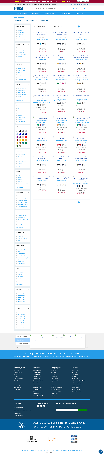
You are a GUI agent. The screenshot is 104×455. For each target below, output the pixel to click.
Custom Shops (75, 376)
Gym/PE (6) (20, 276)
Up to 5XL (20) (21, 316)
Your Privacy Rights (56, 391)
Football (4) (20, 281)
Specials (19, 65)
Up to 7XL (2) (21, 320)
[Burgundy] (40, 125)
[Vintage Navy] (83, 145)
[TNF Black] (83, 165)
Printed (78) (21, 251)
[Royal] (23, 134)
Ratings (19, 289)
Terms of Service (32, 450)
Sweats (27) (21, 48)
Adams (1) (20, 175)
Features (19, 151)
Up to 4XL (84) (21, 314)
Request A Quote (18, 383)
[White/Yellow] (63, 185)
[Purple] (17, 137)
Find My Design (18, 372)
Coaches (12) (21, 272)
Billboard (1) (21, 261)
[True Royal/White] (78, 64)
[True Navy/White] (83, 186)
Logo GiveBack (54, 378)
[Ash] (43, 83)
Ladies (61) (20, 34)
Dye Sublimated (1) (22, 263)
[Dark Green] (17, 146)
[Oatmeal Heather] (43, 185)
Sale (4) (20, 72)
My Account (17, 370)
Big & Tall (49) (21, 108)
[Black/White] (83, 64)
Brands (18, 171)
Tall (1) (19, 113)
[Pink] (23, 137)
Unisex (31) (20, 36)
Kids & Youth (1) (21, 39)
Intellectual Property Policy (43, 450)
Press (52, 385)
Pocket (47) (20, 159)
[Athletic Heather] (43, 105)
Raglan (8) (20, 96)
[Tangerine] (58, 125)
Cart (86, 8)
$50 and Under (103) (23, 200)
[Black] (20, 131)
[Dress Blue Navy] (60, 44)
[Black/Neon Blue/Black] (40, 44)
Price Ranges (20, 192)
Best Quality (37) (22, 68)
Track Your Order (44, 4)
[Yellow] (20, 140)
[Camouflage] (20, 146)
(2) (24, 301)
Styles (18, 84)
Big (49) (20, 115)
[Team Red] (80, 145)
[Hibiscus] (58, 145)
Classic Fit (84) (21, 117)
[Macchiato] (83, 103)
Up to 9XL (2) (21, 325)
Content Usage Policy (55, 450)
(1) (24, 299)
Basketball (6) (21, 274)
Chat (35, 4)
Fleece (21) (20, 224)
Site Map (53, 395)
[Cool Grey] (63, 145)
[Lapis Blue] (80, 165)
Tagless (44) (21, 163)
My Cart (16, 374)
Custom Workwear (38, 380)
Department (20, 26)
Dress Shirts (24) (22, 54)
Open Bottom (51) (22, 156)
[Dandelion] (58, 64)
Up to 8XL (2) (21, 322)
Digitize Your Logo (76, 385)
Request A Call (17, 387)
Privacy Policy (25, 450)
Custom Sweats (37, 372)
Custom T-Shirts (37, 376)
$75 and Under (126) (23, 202)
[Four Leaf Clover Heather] (78, 165)
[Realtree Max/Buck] (80, 83)
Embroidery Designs (79, 383)
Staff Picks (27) (21, 77)
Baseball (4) (21, 279)
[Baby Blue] (63, 125)
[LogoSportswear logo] (18, 10)
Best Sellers (21, 17)
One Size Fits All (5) (22, 238)
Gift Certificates (76, 389)
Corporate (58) (21, 154)
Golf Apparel (36, 391)
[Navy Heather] (40, 185)
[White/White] (58, 185)
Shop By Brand (65, 13)
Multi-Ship (74, 372)
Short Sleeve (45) (22, 90)
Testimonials (54, 376)
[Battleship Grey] (63, 44)
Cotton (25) (20, 222)
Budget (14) (21, 75)
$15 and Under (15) (22, 196)
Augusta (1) (20, 179)
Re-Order (16, 380)
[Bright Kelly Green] (38, 125)
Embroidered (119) (22, 249)
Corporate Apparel (38, 395)
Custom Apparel (22, 13)
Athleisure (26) (21, 92)
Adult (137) (20, 236)
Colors (18, 127)
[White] (17, 131)
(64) (24, 293)
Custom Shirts (36, 378)
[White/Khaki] (60, 185)
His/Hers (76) (21, 32)
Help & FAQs (17, 385)
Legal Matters (54, 393)
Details (55, 1)
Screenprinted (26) (22, 253)
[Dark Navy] (43, 145)
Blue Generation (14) (23, 184)
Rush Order (35, 13)
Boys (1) (20, 240)
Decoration (20, 245)
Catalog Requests (76, 391)
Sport (18, 269)
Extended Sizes (19, 307)
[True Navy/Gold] (80, 64)
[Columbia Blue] (17, 134)
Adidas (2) (20, 177)
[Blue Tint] (43, 165)
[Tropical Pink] (63, 83)
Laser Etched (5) (22, 255)
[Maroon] (17, 140)
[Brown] (20, 143)
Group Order (75, 378)
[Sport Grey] (78, 44)
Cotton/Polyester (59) (23, 215)
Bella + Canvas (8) (22, 181)
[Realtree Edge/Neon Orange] (78, 83)
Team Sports (79, 13)
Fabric (18, 212)
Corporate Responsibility (57, 387)
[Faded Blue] (60, 64)
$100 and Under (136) (23, 204)
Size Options (20, 232)
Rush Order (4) (21, 70)
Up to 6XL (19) (21, 318)
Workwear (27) (21, 52)
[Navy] (26, 134)
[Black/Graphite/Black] (38, 44)
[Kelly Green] (26, 143)
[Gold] (17, 143)
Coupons (16, 376)
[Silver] (26, 131)
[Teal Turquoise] (23, 143)
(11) (24, 297)
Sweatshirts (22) (22, 94)
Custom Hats (36, 383)
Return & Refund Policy (66, 450)
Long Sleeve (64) (22, 88)
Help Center (53, 4)
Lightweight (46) (22, 161)
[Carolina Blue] (43, 125)
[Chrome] (63, 64)
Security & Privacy (55, 389)
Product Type (20, 44)
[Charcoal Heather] (38, 185)
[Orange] (23, 140)
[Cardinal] (20, 137)
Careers (53, 374)
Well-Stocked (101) (22, 79)
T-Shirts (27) (21, 50)
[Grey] (23, 131)
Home (15, 17)
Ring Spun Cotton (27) (23, 219)
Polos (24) (20, 56)
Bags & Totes (36, 389)
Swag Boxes (75, 370)
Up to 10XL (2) (21, 327)
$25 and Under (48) (22, 198)
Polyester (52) (21, 217)
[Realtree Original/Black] (83, 83)
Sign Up (82, 410)
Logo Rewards (54, 380)
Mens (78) (20, 30)
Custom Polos (36, 374)
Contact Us (17, 389)
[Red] (26, 137)
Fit (17, 105)
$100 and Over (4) (22, 206)
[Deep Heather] (40, 105)
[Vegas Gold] (26, 140)
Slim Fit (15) (20, 111)
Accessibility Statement (77, 450)
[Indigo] (80, 103)
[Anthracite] (38, 165)
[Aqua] (60, 125)
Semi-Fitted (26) (21, 121)
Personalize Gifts (37, 393)
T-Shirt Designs (78, 380)
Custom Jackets (37, 370)
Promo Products (50, 13)
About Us (53, 372)
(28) (24, 295)
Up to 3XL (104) (21, 312)
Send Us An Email (26, 410)
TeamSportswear (37, 387)
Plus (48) (20, 119)
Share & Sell (75, 374)
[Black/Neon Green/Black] (43, 44)
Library (52, 383)
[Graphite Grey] (40, 64)
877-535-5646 (27, 4)
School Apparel (75, 387)
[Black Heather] (38, 105)
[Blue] (20, 134)
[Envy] (78, 103)
